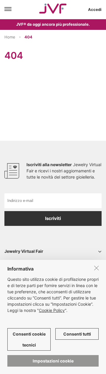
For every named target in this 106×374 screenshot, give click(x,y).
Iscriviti (53, 218)
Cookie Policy (52, 310)
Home (9, 37)
